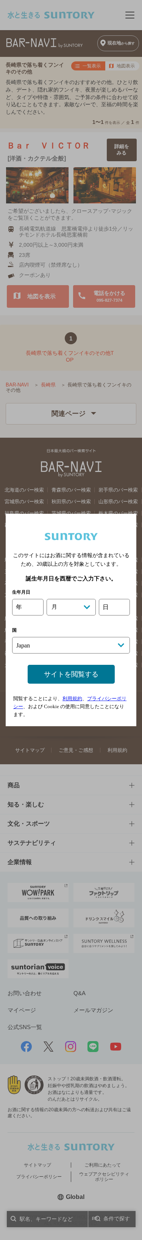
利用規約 (72, 698)
